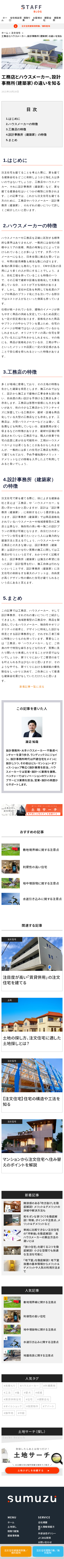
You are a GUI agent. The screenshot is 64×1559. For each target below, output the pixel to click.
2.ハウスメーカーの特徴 (22, 124)
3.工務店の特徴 (16, 129)
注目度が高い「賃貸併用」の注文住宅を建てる (31, 980)
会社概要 (42, 1522)
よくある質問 (44, 1537)
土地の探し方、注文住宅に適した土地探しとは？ (32, 1040)
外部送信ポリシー (47, 1533)
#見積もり (9, 1385)
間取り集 (26, 18)
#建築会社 (43, 1399)
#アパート (48, 1406)
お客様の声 (37, 18)
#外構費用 (49, 1385)
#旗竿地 (8, 1413)
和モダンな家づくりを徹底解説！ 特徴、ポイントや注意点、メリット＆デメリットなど (42, 1220)
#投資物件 (32, 1406)
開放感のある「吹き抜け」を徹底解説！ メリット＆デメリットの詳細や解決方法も (42, 1206)
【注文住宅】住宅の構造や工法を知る (31, 1101)
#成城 (38, 1392)
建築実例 (57, 18)
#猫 (17, 1392)
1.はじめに (13, 118)
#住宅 (29, 1399)
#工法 (7, 1392)
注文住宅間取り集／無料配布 (48, 1551)
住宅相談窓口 (15, 18)
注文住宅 (16, 32)
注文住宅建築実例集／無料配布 (16, 1551)
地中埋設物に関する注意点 (41, 883)
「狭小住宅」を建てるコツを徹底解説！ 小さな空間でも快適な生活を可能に (41, 1250)
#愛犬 (27, 1392)
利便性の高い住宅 (35, 867)
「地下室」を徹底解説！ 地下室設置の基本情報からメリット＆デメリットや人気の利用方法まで (42, 1265)
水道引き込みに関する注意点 (42, 899)
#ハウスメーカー (29, 1385)
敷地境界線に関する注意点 (41, 850)
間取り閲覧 (13, 1531)
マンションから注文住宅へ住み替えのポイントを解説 (32, 1162)
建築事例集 (13, 1535)
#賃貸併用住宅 (12, 1399)
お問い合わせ (45, 1542)
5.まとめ (11, 140)
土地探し (12, 1526)
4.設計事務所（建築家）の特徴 (26, 134)
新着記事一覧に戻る (32, 686)
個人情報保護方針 (46, 1527)
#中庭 (21, 1413)
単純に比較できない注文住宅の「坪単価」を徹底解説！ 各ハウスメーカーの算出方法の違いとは (41, 1235)
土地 (10, 1000)
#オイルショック (13, 1406)
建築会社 (47, 18)
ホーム (4, 18)
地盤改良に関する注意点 (38, 1355)
